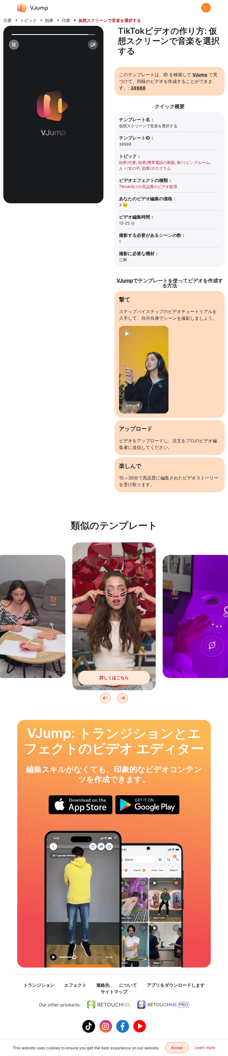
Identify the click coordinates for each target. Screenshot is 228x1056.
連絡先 (103, 985)
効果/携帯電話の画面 (156, 162)
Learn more (205, 1047)
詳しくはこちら (30, 665)
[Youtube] (139, 1026)
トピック (28, 20)
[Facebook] (123, 1026)
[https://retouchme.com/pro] (163, 1005)
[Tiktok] (89, 1026)
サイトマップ (114, 991)
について (128, 985)
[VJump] (32, 7)
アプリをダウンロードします (176, 985)
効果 (49, 20)
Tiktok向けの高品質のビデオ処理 (148, 186)
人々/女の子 (129, 168)
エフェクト (75, 985)
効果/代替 (127, 162)
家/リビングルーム (193, 162)
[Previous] (105, 698)
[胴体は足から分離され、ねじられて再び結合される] (83, 899)
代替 (66, 20)
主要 (7, 20)
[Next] (122, 698)
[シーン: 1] (143, 369)
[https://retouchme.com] (108, 1005)
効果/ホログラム (156, 168)
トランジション (38, 985)
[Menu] (206, 7)
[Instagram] (106, 1026)
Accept (177, 1047)
